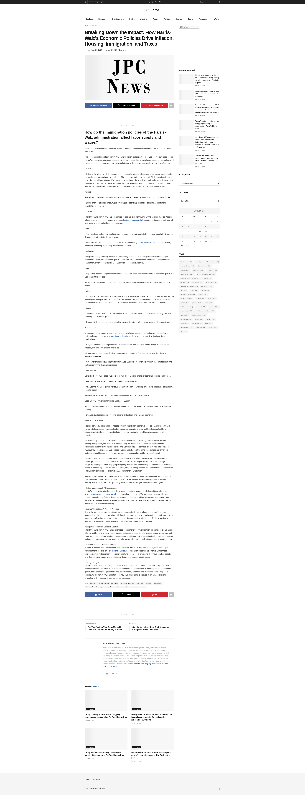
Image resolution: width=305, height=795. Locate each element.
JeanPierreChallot (189, 286)
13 (188, 231)
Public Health (186, 307)
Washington (186, 327)
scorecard (134, 587)
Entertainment (118, 19)
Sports (190, 19)
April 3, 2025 (90, 758)
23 (206, 237)
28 (194, 242)
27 (188, 242)
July (183, 290)
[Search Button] (219, 2)
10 (211, 226)
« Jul (181, 246)
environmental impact (206, 274)
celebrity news (201, 262)
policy (126, 587)
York (183, 331)
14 (194, 231)
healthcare (197, 282)
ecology (185, 270)
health (184, 282)
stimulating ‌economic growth (104, 494)
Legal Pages (99, 2)
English (185, 27)
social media (186, 311)
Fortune (148, 583)
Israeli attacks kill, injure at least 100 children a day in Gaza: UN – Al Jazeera (207, 93)
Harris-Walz (158, 583)
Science (178, 19)
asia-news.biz (135, 664)
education (212, 270)
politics (196, 302)
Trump (184, 323)
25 (217, 237)
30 (206, 242)
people (184, 302)
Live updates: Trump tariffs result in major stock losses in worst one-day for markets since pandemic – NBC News (151, 717)
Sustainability (199, 315)
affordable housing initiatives (134, 220)
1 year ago (201, 86)
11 (217, 226)
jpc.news (113, 666)
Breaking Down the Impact (99, 583)
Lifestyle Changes (188, 294)
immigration (109, 587)
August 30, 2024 (111, 50)
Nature (200, 298)
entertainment (187, 274)
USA (208, 323)
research (201, 307)
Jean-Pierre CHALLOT (94, 50)
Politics (167, 19)
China (215, 262)
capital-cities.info (158, 664)
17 (211, 231)
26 (182, 242)
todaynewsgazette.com (97, 789)
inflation (118, 587)
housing (99, 587)
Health (132, 19)
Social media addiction (205, 311)
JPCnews (206, 286)
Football (207, 278)
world (212, 327)
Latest (194, 290)
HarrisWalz (90, 587)
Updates (197, 323)
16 (206, 231)
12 (182, 231)
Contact (91, 2)
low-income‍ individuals (150, 243)
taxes (143, 587)
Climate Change (187, 266)
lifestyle (205, 290)
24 (211, 237)
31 (211, 242)
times (199, 319)
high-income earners (116, 551)
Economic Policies (127, 583)
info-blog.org (146, 664)
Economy (102, 19)
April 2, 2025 (137, 761)
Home (87, 26)
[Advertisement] (129, 117)
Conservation (204, 266)
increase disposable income (132, 314)
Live (202, 294)
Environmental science (189, 278)
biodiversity (186, 262)
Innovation (211, 282)
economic (114, 583)
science (213, 307)
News (212, 298)
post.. (209, 302)
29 (200, 242)
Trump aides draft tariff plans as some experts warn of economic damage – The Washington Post (150, 755)
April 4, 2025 (90, 720)
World (216, 19)
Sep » (186, 246)
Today (210, 319)
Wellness (200, 327)
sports (184, 315)
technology (186, 319)
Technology (203, 19)
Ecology (89, 19)
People (155, 19)
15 (200, 231)
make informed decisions (120, 336)
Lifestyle (143, 19)
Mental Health (186, 298)
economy (140, 583)
